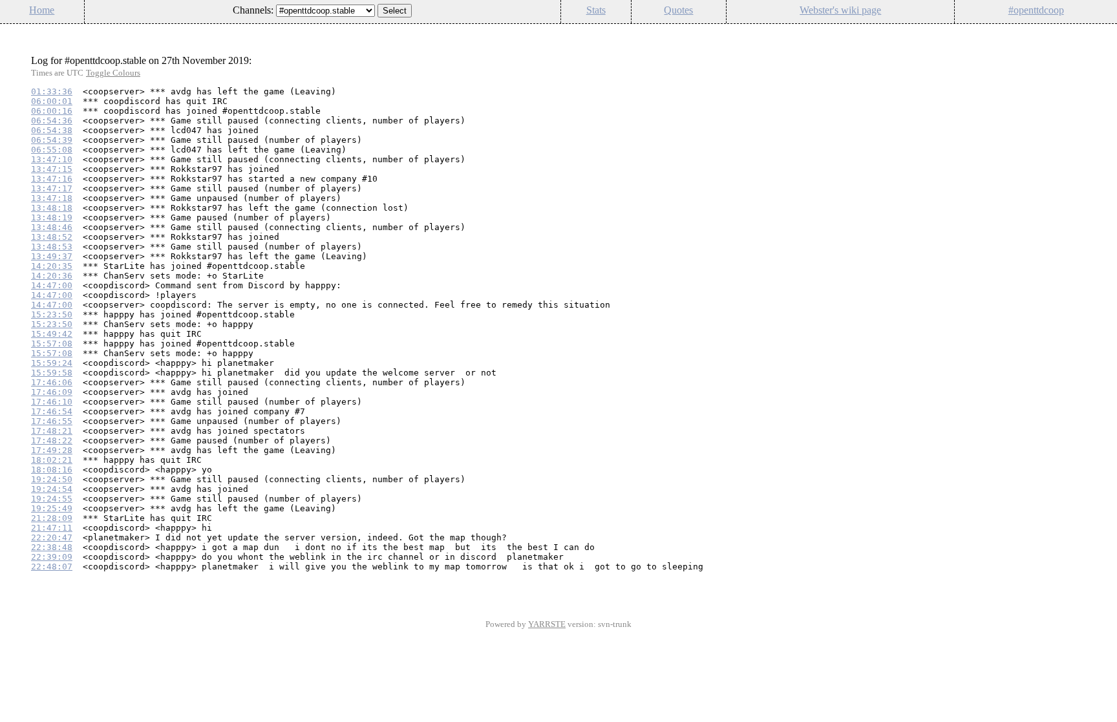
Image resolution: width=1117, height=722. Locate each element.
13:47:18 (51, 198)
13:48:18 (51, 208)
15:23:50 (51, 314)
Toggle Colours (113, 73)
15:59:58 (51, 372)
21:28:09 (51, 518)
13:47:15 (51, 169)
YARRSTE (547, 624)
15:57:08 (51, 343)
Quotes (678, 10)
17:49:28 (51, 450)
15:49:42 (51, 334)
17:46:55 (51, 421)
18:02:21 (51, 460)
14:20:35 (51, 266)
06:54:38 (51, 130)
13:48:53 (51, 246)
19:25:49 (51, 508)
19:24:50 (51, 479)
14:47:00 (51, 285)
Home (41, 10)
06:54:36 (51, 120)
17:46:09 (51, 392)
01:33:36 (51, 91)
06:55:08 (51, 149)
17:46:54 (51, 411)
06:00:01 (51, 101)
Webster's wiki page (840, 10)
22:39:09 (51, 557)
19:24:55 (51, 499)
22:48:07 (51, 566)
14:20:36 (51, 276)
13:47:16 (51, 179)
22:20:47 (51, 537)
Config (1100, 32)
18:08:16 (51, 469)
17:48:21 (51, 431)
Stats (596, 10)
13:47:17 (51, 188)
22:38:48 (51, 547)
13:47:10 (51, 159)
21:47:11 (51, 528)
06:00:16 (51, 111)
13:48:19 (51, 217)
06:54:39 (51, 140)
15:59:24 (51, 363)
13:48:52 (51, 237)
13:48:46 (51, 227)
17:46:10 (51, 402)
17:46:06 (51, 382)
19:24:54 (51, 489)
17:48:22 (51, 440)
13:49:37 (51, 256)
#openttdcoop (1036, 10)
